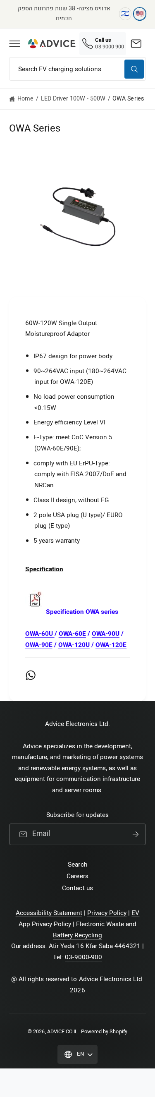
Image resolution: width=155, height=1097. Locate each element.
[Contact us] (136, 43)
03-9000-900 (83, 957)
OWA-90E (38, 644)
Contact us (77, 888)
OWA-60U (40, 633)
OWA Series (127, 98)
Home (25, 98)
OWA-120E (110, 644)
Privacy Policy (106, 912)
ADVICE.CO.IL (62, 1031)
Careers (77, 876)
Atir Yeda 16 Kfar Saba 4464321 (95, 946)
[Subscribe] (135, 834)
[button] (14, 43)
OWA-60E (72, 633)
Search (77, 864)
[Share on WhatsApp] (30, 675)
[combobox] (77, 69)
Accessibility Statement (49, 912)
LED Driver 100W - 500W (73, 98)
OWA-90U (105, 633)
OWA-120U (74, 644)
